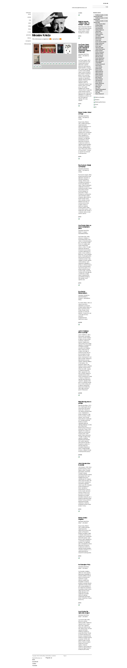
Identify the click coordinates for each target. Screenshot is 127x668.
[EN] (105, 3)
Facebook (35, 661)
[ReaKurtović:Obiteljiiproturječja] (84, 165)
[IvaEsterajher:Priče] (84, 564)
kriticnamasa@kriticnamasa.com (79, 7)
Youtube (34, 665)
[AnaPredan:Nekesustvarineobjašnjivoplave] (85, 226)
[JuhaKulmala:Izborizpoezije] (84, 464)
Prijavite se (49, 658)
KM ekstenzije (27, 43)
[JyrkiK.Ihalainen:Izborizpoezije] (83, 331)
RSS (33, 659)
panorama (28, 35)
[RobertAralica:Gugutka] (83, 518)
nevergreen (28, 40)
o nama (29, 32)
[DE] (104, 3)
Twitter (34, 663)
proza (29, 14)
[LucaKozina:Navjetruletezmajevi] (84, 612)
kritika (29, 26)
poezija (29, 17)
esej (30, 20)
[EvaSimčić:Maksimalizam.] (82, 292)
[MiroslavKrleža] (41, 35)
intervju (29, 37)
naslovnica (28, 12)
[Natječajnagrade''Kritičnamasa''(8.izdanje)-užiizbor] (84, 23)
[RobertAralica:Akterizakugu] (85, 112)
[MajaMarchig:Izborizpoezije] (85, 402)
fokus (29, 29)
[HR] (107, 3)
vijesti (29, 23)
